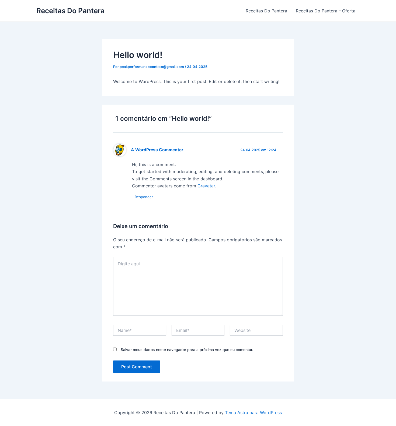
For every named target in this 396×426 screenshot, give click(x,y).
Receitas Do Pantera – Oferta (325, 10)
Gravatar (206, 185)
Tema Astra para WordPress (253, 412)
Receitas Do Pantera (70, 10)
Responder (144, 197)
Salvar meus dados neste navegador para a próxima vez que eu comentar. (187, 349)
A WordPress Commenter (157, 149)
